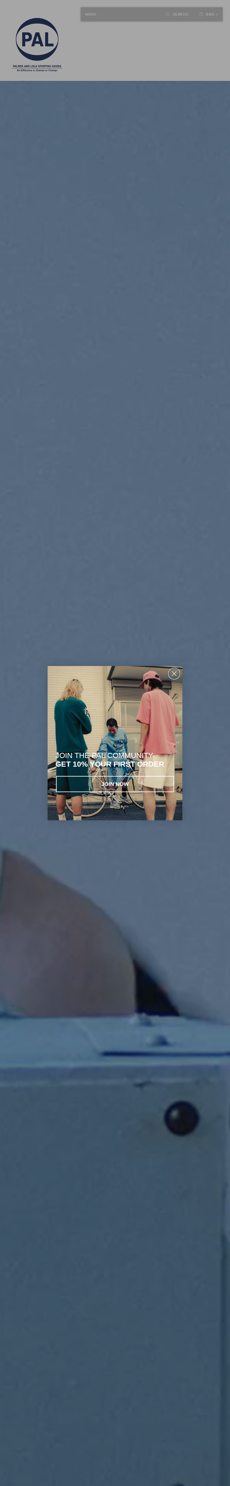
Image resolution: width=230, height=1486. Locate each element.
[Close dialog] (174, 673)
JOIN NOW (115, 784)
